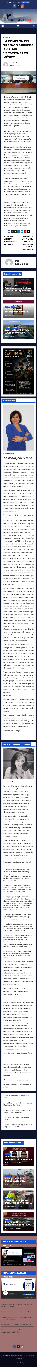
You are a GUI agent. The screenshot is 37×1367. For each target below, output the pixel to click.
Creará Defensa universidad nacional (15, 1312)
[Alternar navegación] (18, 26)
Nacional (6, 37)
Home (14, 1363)
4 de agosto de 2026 (14, 1228)
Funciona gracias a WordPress (12, 1355)
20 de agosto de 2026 (14, 1162)
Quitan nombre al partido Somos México (16, 1325)
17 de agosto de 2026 (14, 1206)
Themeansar (18, 1358)
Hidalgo (7, 285)
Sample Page (21, 1363)
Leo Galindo (17, 63)
